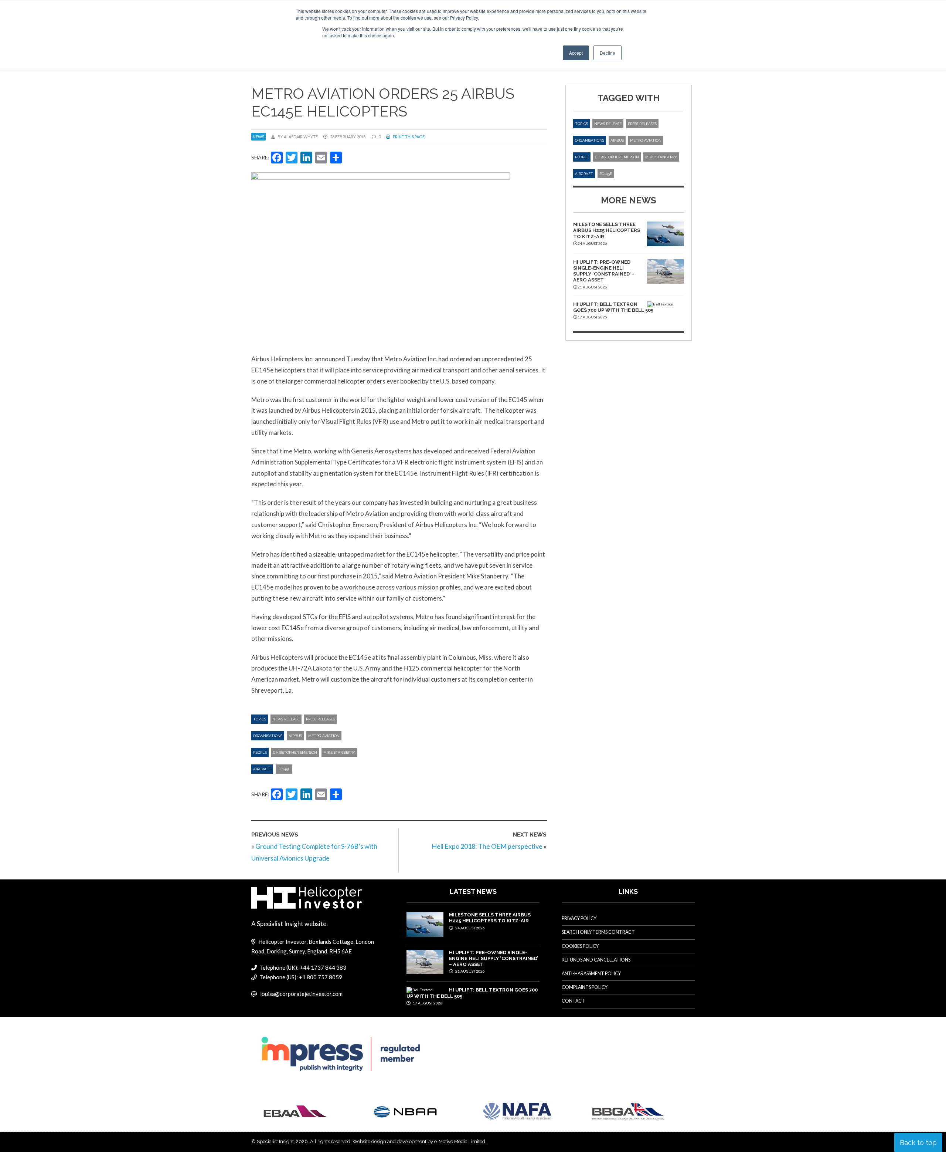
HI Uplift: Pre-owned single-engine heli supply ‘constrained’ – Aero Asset (603, 271)
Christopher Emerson (295, 752)
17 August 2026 (427, 1003)
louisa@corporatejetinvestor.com (301, 993)
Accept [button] (576, 53)
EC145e (284, 769)
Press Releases (320, 719)
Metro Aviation (324, 736)
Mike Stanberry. (339, 752)
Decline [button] (607, 53)
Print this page (408, 136)
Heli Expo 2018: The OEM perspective (487, 846)
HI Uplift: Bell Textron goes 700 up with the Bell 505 (613, 307)
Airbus (295, 736)
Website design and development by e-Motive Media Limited (419, 1141)
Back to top (918, 1142)
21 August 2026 (470, 971)
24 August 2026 (470, 928)
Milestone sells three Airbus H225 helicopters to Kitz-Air (606, 230)
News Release (286, 719)
